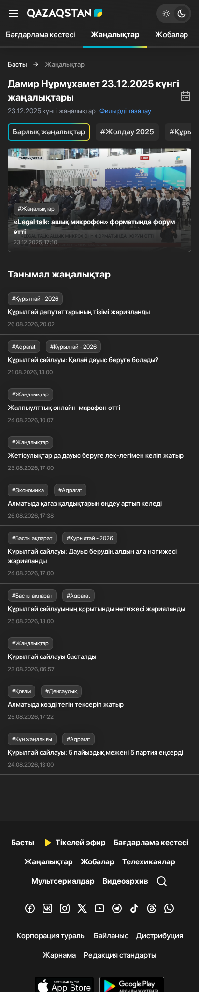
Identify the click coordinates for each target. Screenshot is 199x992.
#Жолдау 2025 (127, 131)
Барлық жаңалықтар (49, 131)
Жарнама (59, 955)
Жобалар (171, 34)
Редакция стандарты (120, 955)
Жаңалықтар (115, 34)
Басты (17, 64)
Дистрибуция (159, 935)
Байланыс (111, 935)
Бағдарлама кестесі (151, 842)
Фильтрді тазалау (125, 111)
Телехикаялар (148, 861)
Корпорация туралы (51, 935)
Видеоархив (125, 881)
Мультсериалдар (63, 881)
